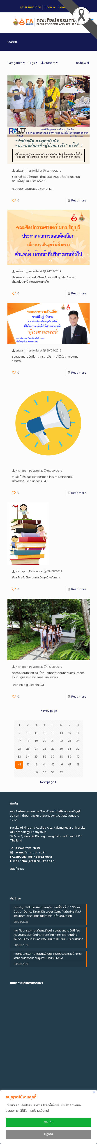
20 (44, 741)
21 (52, 741)
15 (69, 733)
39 (69, 756)
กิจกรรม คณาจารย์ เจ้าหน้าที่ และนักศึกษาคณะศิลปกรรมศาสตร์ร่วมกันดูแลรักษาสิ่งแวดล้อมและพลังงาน (48, 675)
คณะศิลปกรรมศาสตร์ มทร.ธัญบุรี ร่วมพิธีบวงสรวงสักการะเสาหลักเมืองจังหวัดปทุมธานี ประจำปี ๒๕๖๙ (47, 956)
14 (61, 733)
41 (19, 764)
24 (77, 741)
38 (61, 756)
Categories (14, 63)
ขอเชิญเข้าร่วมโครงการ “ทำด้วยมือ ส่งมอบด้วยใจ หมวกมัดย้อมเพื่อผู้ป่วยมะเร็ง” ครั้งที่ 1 (46, 179)
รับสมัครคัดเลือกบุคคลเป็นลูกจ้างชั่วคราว (36, 577)
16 (77, 733)
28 (44, 748)
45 (52, 764)
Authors (49, 63)
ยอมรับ (48, 1122)
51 (52, 772)
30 (61, 748)
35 (36, 756)
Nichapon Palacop (28, 471)
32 (77, 748)
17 (19, 741)
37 (52, 756)
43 (36, 764)
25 (19, 748)
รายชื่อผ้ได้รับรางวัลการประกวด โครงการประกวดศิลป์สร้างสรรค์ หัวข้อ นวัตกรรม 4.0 (43, 479)
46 (61, 764)
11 (36, 733)
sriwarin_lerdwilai (27, 171)
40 (77, 756)
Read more (78, 200)
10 (27, 733)
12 (44, 733)
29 (52, 748)
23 (69, 741)
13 (52, 733)
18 (27, 741)
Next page (47, 782)
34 (27, 756)
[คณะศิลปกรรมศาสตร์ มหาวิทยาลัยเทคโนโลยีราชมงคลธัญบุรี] (48, 21)
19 (36, 741)
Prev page (50, 711)
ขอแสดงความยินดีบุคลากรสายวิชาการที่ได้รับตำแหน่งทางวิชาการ (45, 358)
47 (69, 764)
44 (44, 764)
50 (44, 772)
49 (36, 772)
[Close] (94, 1092)
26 (27, 748)
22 (61, 741)
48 (77, 764)
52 (61, 772)
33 (19, 756)
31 (69, 748)
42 (27, 764)
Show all (84, 63)
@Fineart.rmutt (40, 857)
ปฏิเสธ (48, 1134)
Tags (31, 63)
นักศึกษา (50, 7)
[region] (48, 1117)
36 (44, 756)
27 (36, 748)
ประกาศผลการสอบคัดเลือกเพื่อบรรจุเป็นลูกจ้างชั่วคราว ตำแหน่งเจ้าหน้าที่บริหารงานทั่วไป (44, 279)
